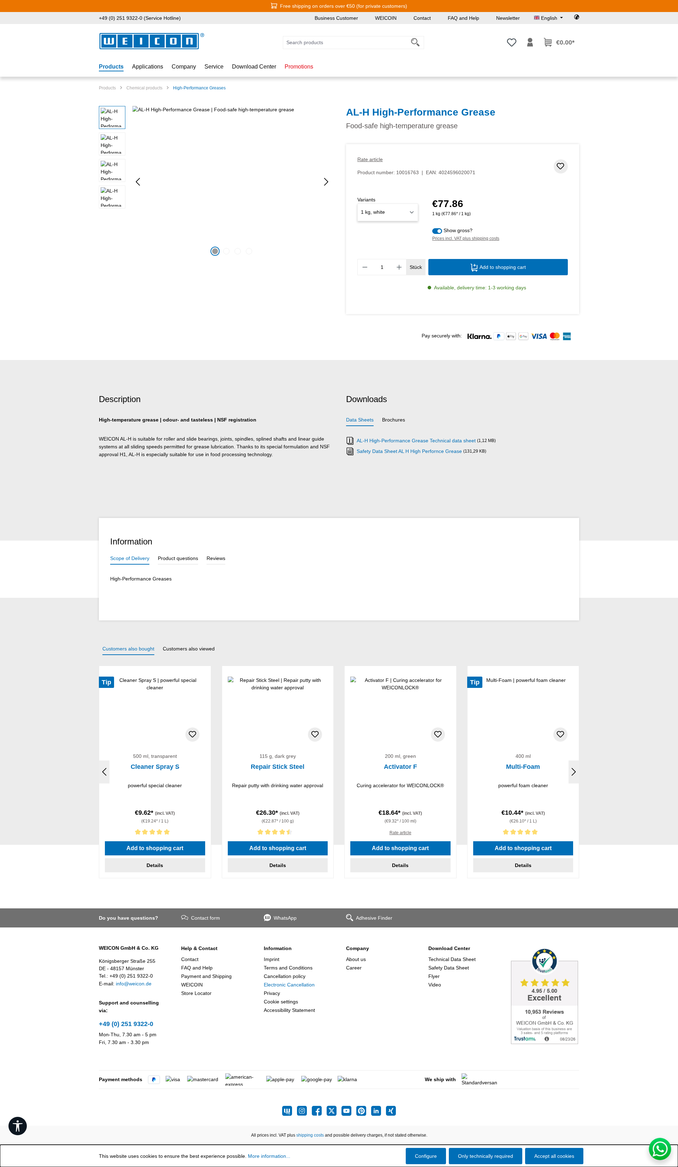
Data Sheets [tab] (360, 420)
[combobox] (345, 42)
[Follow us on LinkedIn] (378, 1111)
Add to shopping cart (502, 267)
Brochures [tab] (393, 420)
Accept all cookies (554, 1156)
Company (357, 948)
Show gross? (458, 230)
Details (155, 865)
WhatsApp (285, 918)
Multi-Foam (523, 766)
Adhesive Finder (374, 918)
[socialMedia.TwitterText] (334, 1111)
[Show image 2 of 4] (226, 251)
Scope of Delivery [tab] (129, 558)
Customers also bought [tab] (128, 649)
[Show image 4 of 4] (249, 251)
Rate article (370, 159)
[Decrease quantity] (364, 267)
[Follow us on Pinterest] (363, 1111)
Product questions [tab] (178, 558)
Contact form (205, 918)
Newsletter (508, 18)
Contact (422, 18)
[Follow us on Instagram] (304, 1111)
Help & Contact (199, 948)
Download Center (449, 948)
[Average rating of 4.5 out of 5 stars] (278, 833)
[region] (215, 182)
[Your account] (530, 42)
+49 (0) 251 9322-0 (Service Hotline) (140, 18)
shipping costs (310, 1135)
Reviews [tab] (216, 558)
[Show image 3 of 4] (237, 251)
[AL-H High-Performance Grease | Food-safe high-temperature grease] (232, 182)
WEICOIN (386, 18)
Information (278, 948)
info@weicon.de (133, 983)
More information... (269, 1156)
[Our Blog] (289, 1111)
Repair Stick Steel (277, 766)
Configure (426, 1156)
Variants (366, 199)
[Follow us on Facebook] (319, 1111)
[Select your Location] (576, 18)
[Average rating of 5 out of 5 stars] (155, 833)
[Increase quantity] (399, 267)
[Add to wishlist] (561, 166)
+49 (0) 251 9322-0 (126, 1023)
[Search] (415, 42)
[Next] (326, 181)
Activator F (400, 766)
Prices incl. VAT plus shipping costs (465, 238)
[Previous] (137, 181)
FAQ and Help (463, 18)
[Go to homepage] (152, 41)
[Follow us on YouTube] (348, 1111)
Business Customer (336, 18)
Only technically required (485, 1156)
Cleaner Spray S (155, 766)
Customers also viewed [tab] (189, 649)
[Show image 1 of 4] (215, 251)
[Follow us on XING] (391, 1111)
